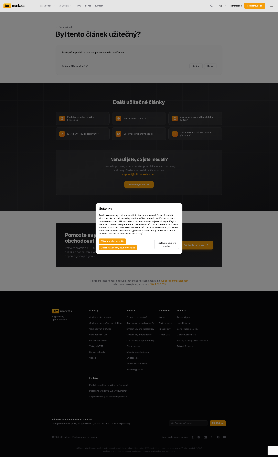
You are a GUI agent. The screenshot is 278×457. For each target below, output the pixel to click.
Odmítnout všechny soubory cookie (118, 247)
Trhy (79, 5)
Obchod (47, 5)
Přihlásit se (236, 5)
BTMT (88, 5)
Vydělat (65, 5)
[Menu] (272, 6)
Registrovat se (254, 5)
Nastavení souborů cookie (167, 244)
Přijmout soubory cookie (112, 241)
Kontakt (99, 5)
